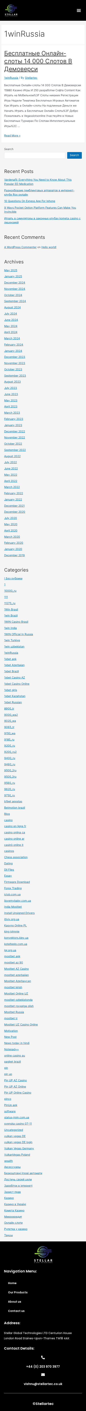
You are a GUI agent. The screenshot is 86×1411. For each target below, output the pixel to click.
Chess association (16, 857)
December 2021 (14, 505)
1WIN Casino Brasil (16, 621)
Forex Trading (13, 888)
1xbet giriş (10, 690)
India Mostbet (13, 906)
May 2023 (10, 400)
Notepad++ (11, 1049)
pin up (8, 1074)
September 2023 (15, 375)
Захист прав (12, 1191)
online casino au (14, 1055)
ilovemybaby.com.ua (17, 900)
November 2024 (14, 288)
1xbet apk (10, 659)
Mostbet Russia (14, 1012)
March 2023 (12, 412)
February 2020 (13, 542)
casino (8, 820)
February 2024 (13, 344)
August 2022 (12, 456)
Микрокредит (13, 1216)
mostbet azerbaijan (16, 975)
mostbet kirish (13, 987)
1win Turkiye (12, 640)
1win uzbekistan (14, 646)
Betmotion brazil (14, 807)
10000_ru (10, 590)
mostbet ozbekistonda (18, 999)
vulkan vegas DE (15, 1136)
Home (12, 1283)
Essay (8, 875)
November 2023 (14, 363)
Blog (7, 813)
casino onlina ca (14, 832)
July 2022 (10, 462)
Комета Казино (14, 1210)
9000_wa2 (11, 714)
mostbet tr (11, 1018)
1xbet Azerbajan (14, 665)
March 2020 (12, 536)
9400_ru (9, 758)
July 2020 (10, 518)
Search (8, 149)
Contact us (16, 1311)
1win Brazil (11, 615)
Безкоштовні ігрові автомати (23, 1173)
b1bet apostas (13, 801)
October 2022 (13, 443)
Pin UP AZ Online (15, 1086)
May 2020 (10, 524)
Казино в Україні (15, 1204)
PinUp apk (10, 1105)
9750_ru (9, 795)
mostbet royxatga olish (19, 1006)
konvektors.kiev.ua (16, 937)
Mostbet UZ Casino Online (21, 1024)
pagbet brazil (12, 1061)
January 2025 (13, 276)
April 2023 (10, 406)
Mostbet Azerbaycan (17, 981)
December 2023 (14, 356)
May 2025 (10, 270)
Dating (8, 863)
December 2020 (14, 511)
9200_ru (9, 745)
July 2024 (10, 313)
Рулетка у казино (15, 1229)
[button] (78, 10)
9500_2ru (10, 770)
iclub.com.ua (12, 894)
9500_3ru (10, 776)
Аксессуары (12, 1167)
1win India (10, 628)
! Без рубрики (13, 578)
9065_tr (9, 727)
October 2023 (13, 369)
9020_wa (10, 720)
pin (6, 1067)
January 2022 (13, 499)
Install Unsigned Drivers (19, 913)
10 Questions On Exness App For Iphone (29, 201)
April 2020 (10, 530)
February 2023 (13, 419)
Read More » (12, 135)
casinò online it (13, 844)
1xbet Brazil (11, 671)
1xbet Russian (13, 702)
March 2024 (12, 338)
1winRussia (11, 77)
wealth (8, 1160)
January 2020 (13, 549)
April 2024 (10, 332)
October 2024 (13, 295)
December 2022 (14, 431)
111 (6, 597)
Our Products (18, 1292)
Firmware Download (17, 882)
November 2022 (14, 437)
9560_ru (9, 782)
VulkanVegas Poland (17, 1154)
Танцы (8, 1235)
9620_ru (9, 789)
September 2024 (15, 301)
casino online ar (14, 838)
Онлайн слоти (13, 1222)
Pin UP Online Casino (17, 1092)
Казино (9, 1198)
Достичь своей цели (18, 1179)
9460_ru (9, 764)
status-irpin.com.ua (16, 1117)
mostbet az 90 (13, 962)
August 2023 (12, 381)
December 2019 (14, 555)
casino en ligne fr (15, 826)
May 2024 (10, 326)
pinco (7, 1098)
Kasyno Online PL (15, 925)
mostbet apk (12, 956)
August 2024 (12, 307)
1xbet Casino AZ (14, 677)
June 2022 (11, 468)
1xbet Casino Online (16, 683)
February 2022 (13, 493)
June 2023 (11, 394)
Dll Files (9, 869)
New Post (10, 1036)
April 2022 (10, 481)
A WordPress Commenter (20, 247)
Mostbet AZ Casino (16, 968)
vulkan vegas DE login (18, 1142)
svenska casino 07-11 (18, 1123)
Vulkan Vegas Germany (19, 1148)
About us (14, 1302)
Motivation (11, 1030)
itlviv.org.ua (11, 919)
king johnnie (11, 931)
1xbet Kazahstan (14, 696)
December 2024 (14, 282)
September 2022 (15, 450)
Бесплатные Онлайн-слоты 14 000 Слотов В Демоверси (38, 61)
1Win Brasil (11, 609)
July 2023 (10, 388)
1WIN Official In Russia (18, 634)
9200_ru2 (10, 751)
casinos (9, 851)
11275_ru (9, 603)
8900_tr (9, 708)
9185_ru (9, 739)
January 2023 (13, 425)
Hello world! (48, 247)
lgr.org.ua (10, 950)
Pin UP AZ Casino (15, 1080)
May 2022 (10, 474)
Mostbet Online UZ (16, 993)
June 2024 (11, 319)
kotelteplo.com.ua (15, 944)
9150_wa (9, 733)
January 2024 (13, 350)
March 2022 (12, 487)
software (10, 1111)
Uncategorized (13, 1129)
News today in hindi (16, 1043)
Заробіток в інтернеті (18, 1185)
